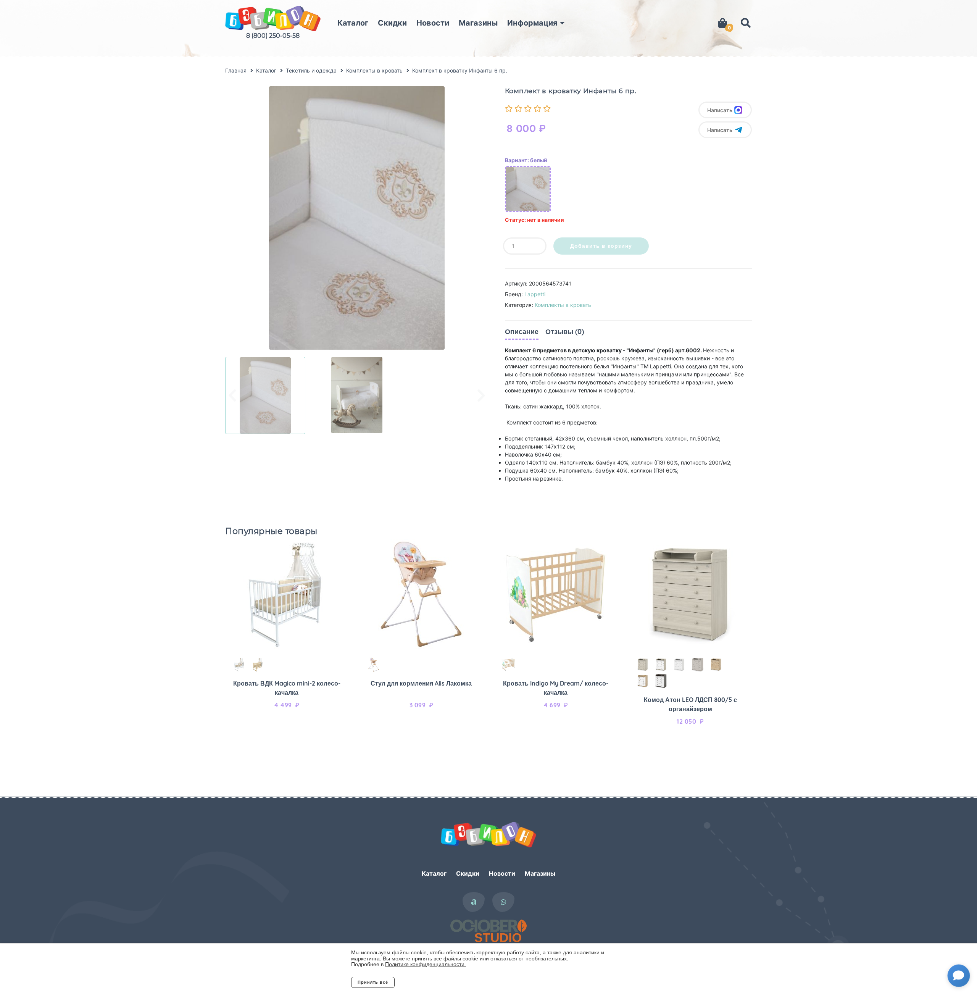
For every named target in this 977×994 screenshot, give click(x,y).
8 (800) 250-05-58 (273, 35)
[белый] (528, 189)
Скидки (392, 22)
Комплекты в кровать (563, 305)
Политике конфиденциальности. (425, 964)
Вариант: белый (526, 160)
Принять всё (373, 982)
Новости (432, 22)
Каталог (352, 22)
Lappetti (534, 294)
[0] (722, 23)
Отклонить (425, 982)
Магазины (478, 22)
